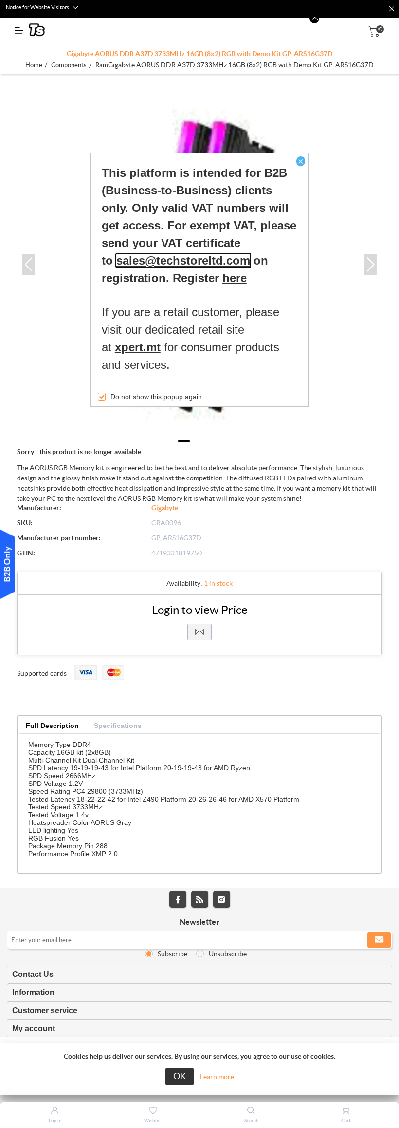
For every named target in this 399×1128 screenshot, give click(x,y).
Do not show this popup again (156, 397)
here (234, 278)
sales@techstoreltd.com (183, 260)
